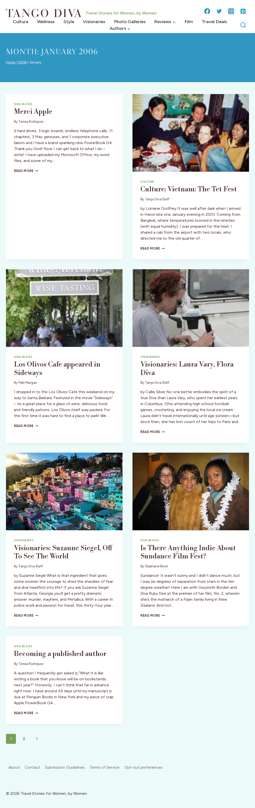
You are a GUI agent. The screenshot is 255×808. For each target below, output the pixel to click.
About (14, 767)
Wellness (46, 21)
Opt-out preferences (143, 767)
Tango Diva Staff (157, 199)
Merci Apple (33, 111)
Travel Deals (214, 21)
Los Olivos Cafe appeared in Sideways (57, 368)
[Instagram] (231, 11)
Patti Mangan (27, 382)
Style (69, 21)
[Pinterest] (243, 11)
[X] (219, 11)
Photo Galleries (129, 21)
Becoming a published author (60, 653)
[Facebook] (207, 11)
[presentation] (190, 133)
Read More (26, 171)
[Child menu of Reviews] (165, 21)
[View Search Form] (243, 25)
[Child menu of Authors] (120, 28)
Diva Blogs (23, 104)
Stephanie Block (156, 566)
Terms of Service (104, 767)
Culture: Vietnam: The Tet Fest (188, 189)
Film (189, 21)
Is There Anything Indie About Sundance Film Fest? (188, 552)
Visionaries (94, 21)
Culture (20, 21)
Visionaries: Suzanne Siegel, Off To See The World (63, 552)
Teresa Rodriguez (31, 121)
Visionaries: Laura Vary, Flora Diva (187, 368)
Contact (32, 767)
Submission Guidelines (65, 767)
